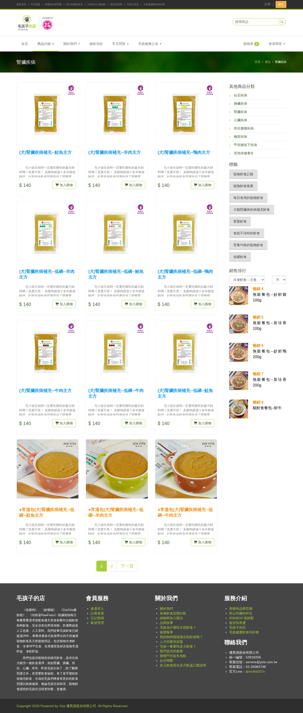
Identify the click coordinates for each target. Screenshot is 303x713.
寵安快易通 (116, 4)
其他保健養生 (244, 153)
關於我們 (166, 608)
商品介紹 (44, 44)
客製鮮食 (240, 221)
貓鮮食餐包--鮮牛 (267, 405)
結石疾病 (240, 95)
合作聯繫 (166, 660)
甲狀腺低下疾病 (245, 145)
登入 (281, 4)
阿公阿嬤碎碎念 (74, 4)
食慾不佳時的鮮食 (246, 233)
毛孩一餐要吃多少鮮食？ (178, 646)
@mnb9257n (255, 671)
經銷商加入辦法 (171, 618)
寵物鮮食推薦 (243, 186)
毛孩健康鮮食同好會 (154, 4)
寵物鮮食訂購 (243, 174)
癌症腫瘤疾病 (244, 128)
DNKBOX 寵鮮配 (97, 4)
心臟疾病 (240, 120)
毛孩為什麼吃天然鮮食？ (178, 627)
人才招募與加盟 (171, 642)
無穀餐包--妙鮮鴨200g (270, 351)
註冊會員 (97, 613)
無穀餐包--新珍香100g (270, 323)
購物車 (250, 44)
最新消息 (21, 4)
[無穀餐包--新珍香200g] (238, 380)
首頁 (24, 44)
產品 (268, 62)
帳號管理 (97, 623)
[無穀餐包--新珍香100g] (238, 324)
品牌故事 (166, 623)
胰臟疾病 (240, 103)
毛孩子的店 (133, 4)
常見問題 (35, 4)
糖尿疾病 (240, 136)
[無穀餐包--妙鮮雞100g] (238, 295)
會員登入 (97, 608)
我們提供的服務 (171, 651)
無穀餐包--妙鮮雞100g (270, 294)
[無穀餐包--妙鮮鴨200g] (238, 352)
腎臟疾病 (240, 112)
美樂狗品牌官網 (53, 4)
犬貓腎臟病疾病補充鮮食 (251, 209)
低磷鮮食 (240, 257)
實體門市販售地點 (173, 656)
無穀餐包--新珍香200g (270, 379)
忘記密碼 (97, 618)
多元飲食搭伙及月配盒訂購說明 (183, 665)
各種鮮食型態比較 (173, 613)
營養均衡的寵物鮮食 (248, 245)
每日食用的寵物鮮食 (248, 198)
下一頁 (127, 566)
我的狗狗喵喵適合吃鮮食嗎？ (181, 637)
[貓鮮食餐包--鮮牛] (238, 409)
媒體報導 (166, 632)
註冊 (267, 4)
